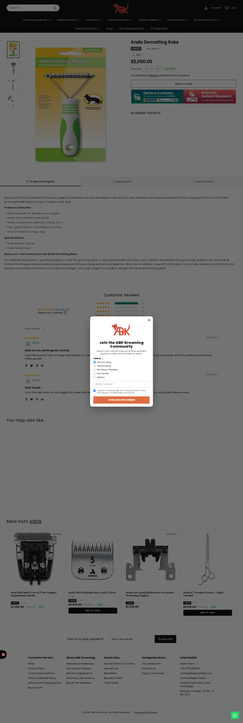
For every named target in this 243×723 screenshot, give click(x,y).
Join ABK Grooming (121, 400)
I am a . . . (98, 358)
